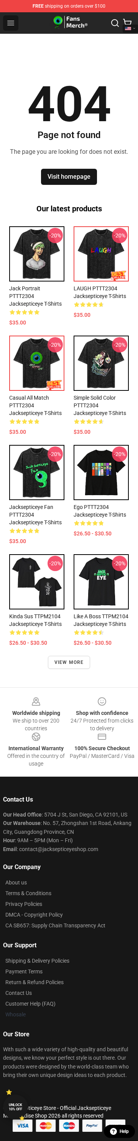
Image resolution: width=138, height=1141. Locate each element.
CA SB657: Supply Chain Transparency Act (55, 925)
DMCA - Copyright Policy (34, 915)
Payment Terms (24, 971)
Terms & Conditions (28, 893)
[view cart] (127, 23)
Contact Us (18, 993)
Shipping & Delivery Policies (37, 961)
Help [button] (124, 1131)
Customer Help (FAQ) (30, 1004)
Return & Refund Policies (34, 982)
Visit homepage (69, 176)
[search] (115, 23)
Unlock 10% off (15, 1107)
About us (16, 882)
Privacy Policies (23, 904)
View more (69, 662)
